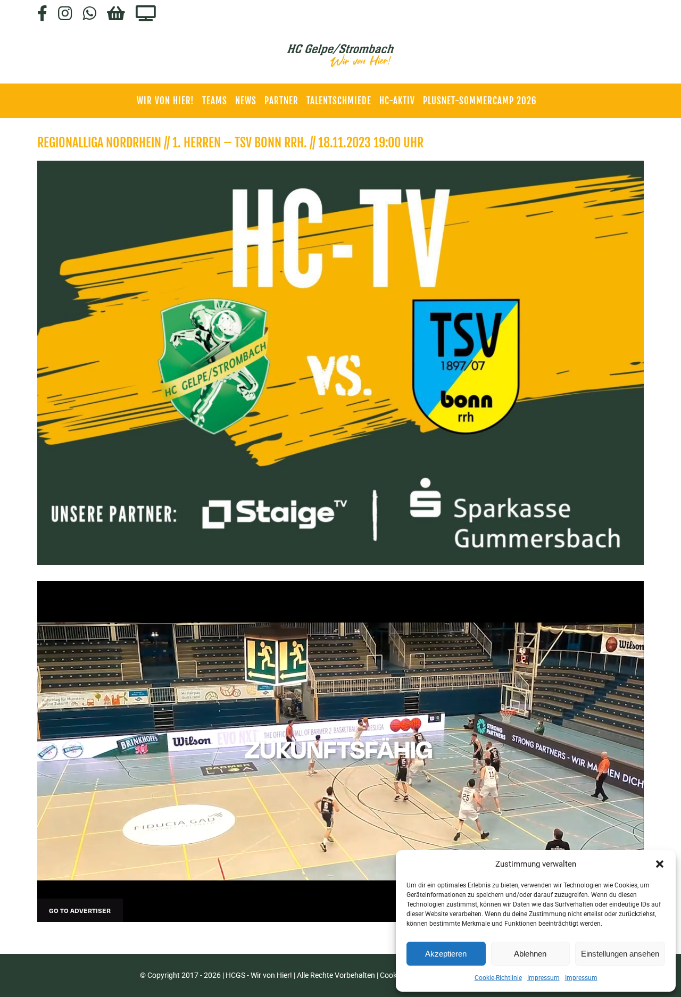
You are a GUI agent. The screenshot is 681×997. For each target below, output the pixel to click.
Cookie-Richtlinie (498, 978)
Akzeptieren (446, 953)
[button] (659, 864)
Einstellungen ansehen (620, 953)
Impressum (543, 978)
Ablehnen (530, 953)
